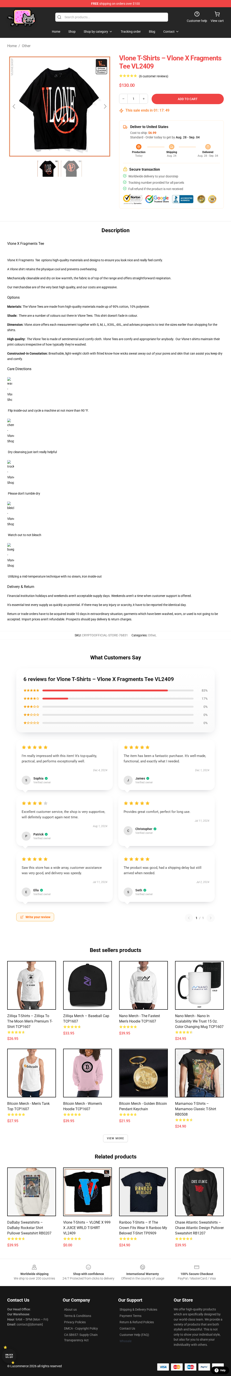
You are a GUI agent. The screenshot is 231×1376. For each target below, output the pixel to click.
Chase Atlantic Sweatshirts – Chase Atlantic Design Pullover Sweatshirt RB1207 (199, 1227)
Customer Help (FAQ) (134, 1335)
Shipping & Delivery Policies (138, 1309)
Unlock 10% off (9, 1356)
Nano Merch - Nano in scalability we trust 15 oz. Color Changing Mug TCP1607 (199, 1021)
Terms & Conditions (77, 1316)
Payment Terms (130, 1316)
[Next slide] (105, 106)
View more (115, 1138)
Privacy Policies (75, 1322)
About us (70, 1309)
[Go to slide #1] (48, 169)
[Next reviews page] (211, 918)
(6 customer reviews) (153, 76)
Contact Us (127, 1328)
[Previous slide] (14, 106)
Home (12, 46)
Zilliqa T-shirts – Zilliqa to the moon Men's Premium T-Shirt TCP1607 (29, 1021)
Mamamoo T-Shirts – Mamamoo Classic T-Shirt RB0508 (195, 1109)
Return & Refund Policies (137, 1322)
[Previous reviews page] (189, 918)
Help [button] (223, 1370)
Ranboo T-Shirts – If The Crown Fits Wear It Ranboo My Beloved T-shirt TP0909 (143, 1227)
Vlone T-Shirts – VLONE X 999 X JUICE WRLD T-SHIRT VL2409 (87, 1227)
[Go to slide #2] (71, 169)
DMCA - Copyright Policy (81, 1328)
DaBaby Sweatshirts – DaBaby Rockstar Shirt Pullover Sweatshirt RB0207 (29, 1227)
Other (26, 46)
